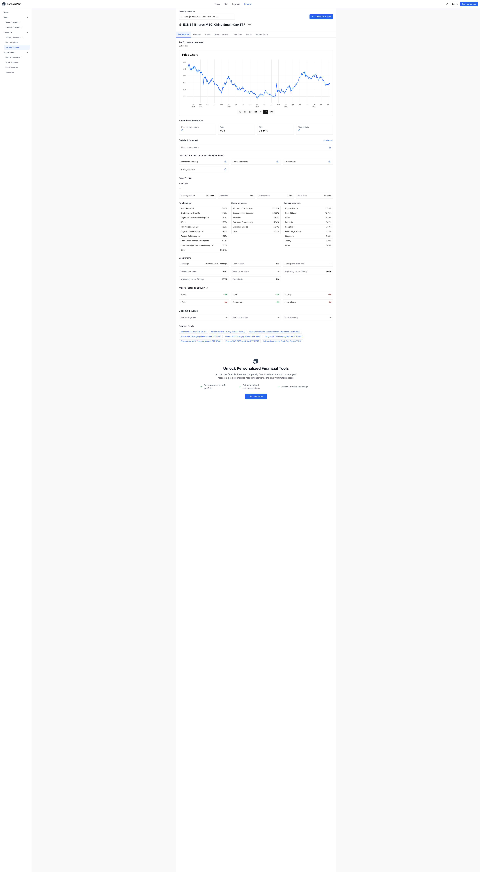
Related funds (262, 34)
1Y (261, 112)
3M (250, 112)
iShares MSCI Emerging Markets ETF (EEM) (243, 336)
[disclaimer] (328, 140)
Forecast (197, 34)
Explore (248, 4)
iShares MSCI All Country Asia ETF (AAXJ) (228, 332)
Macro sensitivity (222, 34)
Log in (455, 4)
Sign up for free (469, 4)
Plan (226, 4)
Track (217, 4)
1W (240, 112)
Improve (236, 4)
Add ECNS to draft (323, 17)
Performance (183, 34)
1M (245, 112)
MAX (271, 112)
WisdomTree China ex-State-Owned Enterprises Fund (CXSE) (274, 332)
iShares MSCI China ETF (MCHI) (194, 332)
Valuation (238, 34)
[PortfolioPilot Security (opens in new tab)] (447, 4)
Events (249, 34)
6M (255, 112)
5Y (265, 112)
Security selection (187, 11)
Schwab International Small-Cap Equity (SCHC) (282, 341)
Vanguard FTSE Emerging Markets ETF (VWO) (284, 336)
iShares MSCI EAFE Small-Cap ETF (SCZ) (242, 341)
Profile (207, 34)
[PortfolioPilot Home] (256, 361)
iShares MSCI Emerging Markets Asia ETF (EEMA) (201, 336)
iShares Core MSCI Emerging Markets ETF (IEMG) (201, 341)
